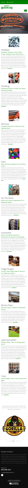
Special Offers (11, 2)
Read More (9, 68)
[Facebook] (2, 475)
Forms (3, 2)
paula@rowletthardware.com (8, 472)
